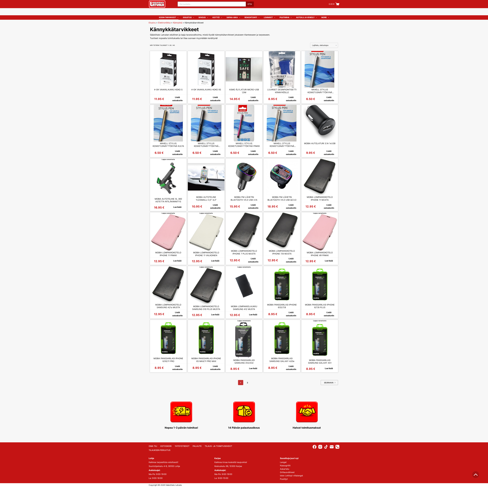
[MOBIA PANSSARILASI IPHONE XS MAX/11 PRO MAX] (206, 338)
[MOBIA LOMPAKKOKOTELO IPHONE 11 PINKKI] (168, 232)
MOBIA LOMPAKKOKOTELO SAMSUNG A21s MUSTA (168, 306)
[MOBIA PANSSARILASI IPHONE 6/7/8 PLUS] (319, 284)
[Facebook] (314, 447)
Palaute (197, 446)
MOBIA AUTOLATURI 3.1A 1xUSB (319, 143)
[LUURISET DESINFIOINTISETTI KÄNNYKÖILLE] (282, 69)
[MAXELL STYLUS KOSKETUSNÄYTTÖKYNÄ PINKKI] (244, 123)
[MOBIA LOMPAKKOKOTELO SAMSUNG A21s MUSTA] (168, 284)
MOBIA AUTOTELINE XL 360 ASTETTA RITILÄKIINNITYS (168, 200)
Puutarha (284, 17)
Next (329, 382)
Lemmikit (268, 17)
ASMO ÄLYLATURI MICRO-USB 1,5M (244, 91)
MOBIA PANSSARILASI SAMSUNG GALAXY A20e (281, 359)
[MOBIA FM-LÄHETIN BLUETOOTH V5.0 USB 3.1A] (244, 177)
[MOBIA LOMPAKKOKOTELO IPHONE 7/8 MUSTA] (282, 230)
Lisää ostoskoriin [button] (177, 99)
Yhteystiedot (182, 446)
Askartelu (284, 469)
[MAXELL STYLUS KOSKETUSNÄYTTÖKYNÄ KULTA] (168, 123)
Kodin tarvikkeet (167, 17)
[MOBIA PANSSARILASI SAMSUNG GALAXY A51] (319, 340)
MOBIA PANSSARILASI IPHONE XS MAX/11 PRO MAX (206, 359)
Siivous (202, 17)
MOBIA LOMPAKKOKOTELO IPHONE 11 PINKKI (168, 254)
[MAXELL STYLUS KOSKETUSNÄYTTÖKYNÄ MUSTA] (206, 123)
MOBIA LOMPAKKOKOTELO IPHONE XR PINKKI (320, 254)
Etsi (250, 4)
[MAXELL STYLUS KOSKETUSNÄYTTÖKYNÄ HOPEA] (319, 69)
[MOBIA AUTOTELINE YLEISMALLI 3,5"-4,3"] (206, 177)
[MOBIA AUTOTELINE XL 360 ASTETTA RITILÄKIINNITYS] (168, 178)
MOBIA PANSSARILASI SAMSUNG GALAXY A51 (319, 361)
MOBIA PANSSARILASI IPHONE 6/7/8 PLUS (320, 306)
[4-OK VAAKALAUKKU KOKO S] (168, 69)
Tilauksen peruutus (159, 450)
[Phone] (337, 447)
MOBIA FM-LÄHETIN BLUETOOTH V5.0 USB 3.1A (244, 198)
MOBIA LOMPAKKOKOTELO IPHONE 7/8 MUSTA (282, 252)
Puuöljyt (284, 479)
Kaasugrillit (285, 465)
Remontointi (251, 17)
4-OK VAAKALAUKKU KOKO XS (206, 89)
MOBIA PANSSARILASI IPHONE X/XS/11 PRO (168, 359)
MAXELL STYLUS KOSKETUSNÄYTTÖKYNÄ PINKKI (244, 144)
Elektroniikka (164, 22)
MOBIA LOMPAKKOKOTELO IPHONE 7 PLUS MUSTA (244, 252)
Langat (283, 462)
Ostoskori (166, 446)
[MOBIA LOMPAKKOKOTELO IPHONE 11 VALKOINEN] (206, 232)
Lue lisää (177, 207)
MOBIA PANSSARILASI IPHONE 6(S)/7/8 (282, 306)
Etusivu (152, 22)
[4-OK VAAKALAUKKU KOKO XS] (206, 69)
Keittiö (216, 17)
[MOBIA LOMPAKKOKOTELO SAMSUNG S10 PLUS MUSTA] (206, 286)
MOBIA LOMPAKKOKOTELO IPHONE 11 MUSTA (320, 198)
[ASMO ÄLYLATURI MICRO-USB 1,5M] (244, 69)
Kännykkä (177, 22)
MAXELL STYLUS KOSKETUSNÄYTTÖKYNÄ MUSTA (206, 145)
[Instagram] (320, 447)
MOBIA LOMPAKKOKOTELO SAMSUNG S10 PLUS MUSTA (206, 307)
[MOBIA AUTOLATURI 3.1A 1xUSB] (319, 123)
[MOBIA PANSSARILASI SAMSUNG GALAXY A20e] (282, 338)
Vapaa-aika (232, 17)
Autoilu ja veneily (305, 17)
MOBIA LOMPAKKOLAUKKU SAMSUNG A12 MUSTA (244, 307)
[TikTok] (326, 447)
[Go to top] (475, 474)
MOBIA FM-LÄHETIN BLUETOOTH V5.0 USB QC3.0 (282, 198)
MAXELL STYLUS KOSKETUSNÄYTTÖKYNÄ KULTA (168, 144)
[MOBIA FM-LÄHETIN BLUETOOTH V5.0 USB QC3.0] (282, 177)
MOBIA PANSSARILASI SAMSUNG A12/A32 (244, 361)
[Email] (332, 447)
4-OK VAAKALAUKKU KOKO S (168, 89)
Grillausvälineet (287, 472)
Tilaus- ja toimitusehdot (218, 446)
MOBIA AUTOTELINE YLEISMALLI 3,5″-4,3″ (206, 198)
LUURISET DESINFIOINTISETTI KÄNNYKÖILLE (281, 91)
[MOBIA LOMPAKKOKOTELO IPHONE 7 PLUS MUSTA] (244, 230)
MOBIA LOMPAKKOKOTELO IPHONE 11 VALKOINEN (206, 254)
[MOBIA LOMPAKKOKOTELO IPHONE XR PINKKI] (319, 232)
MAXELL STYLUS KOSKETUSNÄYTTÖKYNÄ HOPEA (320, 91)
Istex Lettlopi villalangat (291, 475)
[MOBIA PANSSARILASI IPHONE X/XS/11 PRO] (168, 338)
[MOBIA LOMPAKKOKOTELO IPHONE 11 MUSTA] (319, 177)
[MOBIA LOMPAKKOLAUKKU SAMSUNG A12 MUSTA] (244, 286)
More (324, 17)
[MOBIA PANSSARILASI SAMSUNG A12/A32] (244, 340)
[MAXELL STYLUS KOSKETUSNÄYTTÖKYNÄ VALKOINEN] (282, 123)
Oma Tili (153, 446)
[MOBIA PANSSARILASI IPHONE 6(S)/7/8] (282, 284)
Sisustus (187, 17)
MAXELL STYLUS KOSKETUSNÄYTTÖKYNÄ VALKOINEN (282, 145)
